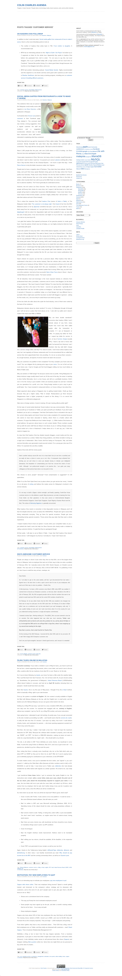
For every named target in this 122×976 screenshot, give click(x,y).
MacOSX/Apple (90, 154)
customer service (24, 89)
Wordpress (87, 169)
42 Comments (20, 548)
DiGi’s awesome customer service (33, 554)
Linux (82, 154)
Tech (77, 203)
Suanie (26, 690)
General (44, 555)
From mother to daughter (62, 46)
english (46, 867)
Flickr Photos (79, 223)
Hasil (52, 867)
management (41, 956)
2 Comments (20, 869)
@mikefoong (21, 853)
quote (86, 165)
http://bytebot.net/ (65, 969)
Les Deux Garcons (30, 109)
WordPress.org (80, 239)
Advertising (79, 147)
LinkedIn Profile (80, 228)
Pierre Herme (21, 165)
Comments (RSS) (65, 970)
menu (55, 364)
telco (39, 653)
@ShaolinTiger (51, 850)
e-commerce (34, 956)
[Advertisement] (52, 16)
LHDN (70, 867)
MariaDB (99, 34)
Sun (95, 167)
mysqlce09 (78, 161)
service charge (62, 339)
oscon (88, 163)
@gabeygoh (20, 212)
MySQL (95, 159)
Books (77, 184)
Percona (93, 163)
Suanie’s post (65, 855)
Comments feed (80, 237)
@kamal (66, 850)
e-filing (39, 867)
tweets (38, 675)
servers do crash (66, 718)
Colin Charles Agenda (31, 5)
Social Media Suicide (51, 70)
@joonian (37, 206)
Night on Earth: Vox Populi (54, 52)
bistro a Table (62, 201)
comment (20, 118)
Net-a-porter (32, 942)
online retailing (58, 956)
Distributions (79, 195)
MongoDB (80, 190)
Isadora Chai (46, 201)
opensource (80, 163)
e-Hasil (64, 690)
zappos (67, 956)
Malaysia (49, 35)
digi (37, 653)
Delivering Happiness (36, 503)
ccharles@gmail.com (88, 46)
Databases (79, 187)
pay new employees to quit (58, 880)
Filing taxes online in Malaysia (32, 660)
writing (31, 484)
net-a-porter (52, 956)
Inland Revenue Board (55, 680)
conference (80, 149)
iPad (91, 151)
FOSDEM (79, 151)
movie (85, 160)
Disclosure (79, 176)
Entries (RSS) (55, 970)
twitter (99, 167)
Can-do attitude (23, 653)
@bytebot (93, 32)
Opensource (79, 202)
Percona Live (99, 163)
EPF (50, 867)
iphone (95, 151)
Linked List (79, 178)
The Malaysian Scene (81, 205)
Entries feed (79, 236)
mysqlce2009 (85, 161)
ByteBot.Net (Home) (81, 175)
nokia (96, 161)
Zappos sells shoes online (25, 884)
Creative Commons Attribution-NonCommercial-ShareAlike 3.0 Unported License (74, 968)
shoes (63, 956)
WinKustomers (38, 89)
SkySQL (91, 165)
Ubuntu (78, 169)
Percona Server (80, 165)
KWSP (66, 867)
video (82, 169)
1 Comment (19, 957)
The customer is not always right (42, 204)
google (85, 151)
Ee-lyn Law (31, 116)
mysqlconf (92, 161)
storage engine (90, 167)
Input (77, 198)
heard (57, 204)
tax (22, 868)
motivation (46, 956)
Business (44, 35)
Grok (77, 225)
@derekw (58, 766)
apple (85, 147)
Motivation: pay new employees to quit (36, 875)
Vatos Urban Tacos (52, 272)
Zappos (66, 939)
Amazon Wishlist (80, 222)
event (91, 149)
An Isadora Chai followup (30, 34)
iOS (89, 151)
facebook (96, 149)
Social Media (32, 89)
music (89, 160)
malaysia (19, 868)
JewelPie (78, 227)
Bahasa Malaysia (24, 867)
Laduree (57, 160)
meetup (78, 160)
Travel (77, 207)
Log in (77, 234)
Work (77, 208)
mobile (82, 160)
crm (21, 956)
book (89, 147)
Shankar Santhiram (28, 75)
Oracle (85, 163)
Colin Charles (43, 968)
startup (83, 166)
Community (94, 147)
